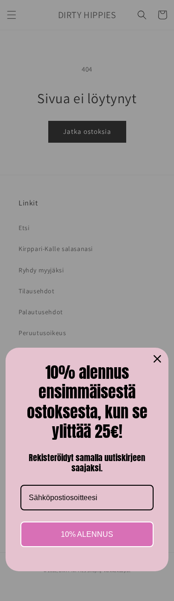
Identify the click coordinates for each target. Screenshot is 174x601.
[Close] (157, 359)
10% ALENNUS (87, 534)
